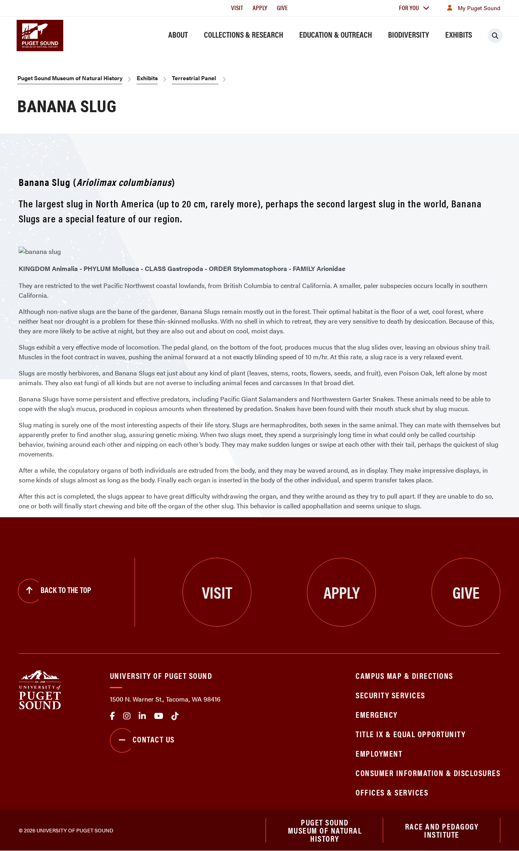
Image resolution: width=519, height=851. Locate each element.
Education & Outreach (335, 34)
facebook (112, 716)
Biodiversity (408, 34)
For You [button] (409, 7)
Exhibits (458, 34)
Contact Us (154, 739)
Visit (237, 7)
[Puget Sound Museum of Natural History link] (40, 35)
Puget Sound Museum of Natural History (69, 78)
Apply (260, 7)
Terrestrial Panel (195, 78)
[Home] (40, 688)
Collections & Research (243, 34)
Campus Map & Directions (404, 675)
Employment (379, 753)
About (178, 34)
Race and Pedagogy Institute (442, 830)
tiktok (175, 716)
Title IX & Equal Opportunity (410, 734)
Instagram (127, 716)
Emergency (377, 714)
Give (282, 7)
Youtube (158, 716)
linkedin (142, 716)
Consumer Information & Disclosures (428, 772)
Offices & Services (392, 792)
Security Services (390, 695)
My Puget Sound (479, 8)
